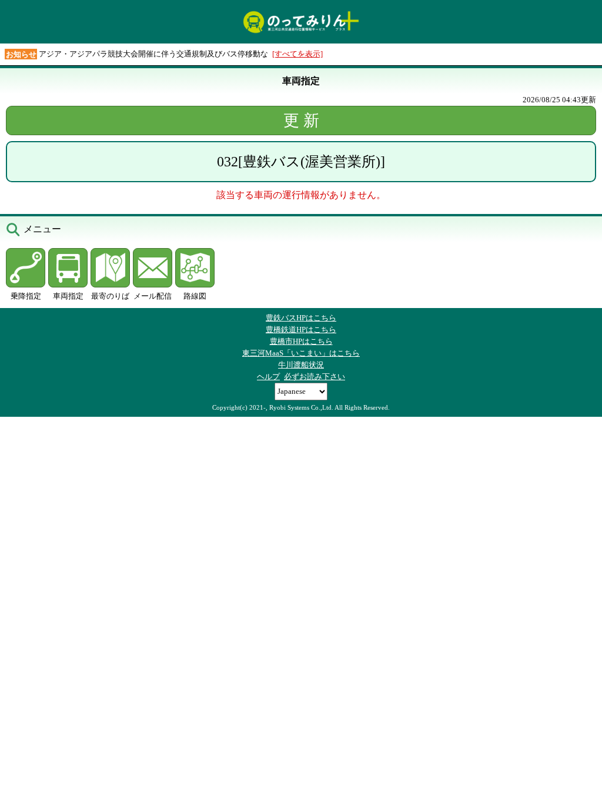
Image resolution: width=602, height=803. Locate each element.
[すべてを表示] (297, 53)
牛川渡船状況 (301, 364)
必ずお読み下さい (314, 376)
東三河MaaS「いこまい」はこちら (301, 353)
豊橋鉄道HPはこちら (301, 329)
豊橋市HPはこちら (301, 341)
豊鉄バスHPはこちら (301, 317)
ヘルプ (268, 376)
